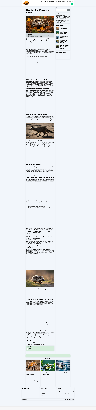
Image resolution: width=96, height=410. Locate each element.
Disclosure (41, 395)
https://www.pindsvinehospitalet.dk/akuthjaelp (35, 343)
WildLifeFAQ (25, 399)
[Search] (72, 4)
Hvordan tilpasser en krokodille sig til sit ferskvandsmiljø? (63, 32)
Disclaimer (72, 399)
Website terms (69, 399)
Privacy (65, 399)
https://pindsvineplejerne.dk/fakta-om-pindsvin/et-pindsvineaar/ (39, 342)
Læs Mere (27, 385)
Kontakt (41, 391)
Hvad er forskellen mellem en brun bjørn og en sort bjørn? (64, 46)
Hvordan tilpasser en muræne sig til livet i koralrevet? (63, 41)
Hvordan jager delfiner (65, 355)
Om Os (41, 390)
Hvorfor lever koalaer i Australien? (37, 355)
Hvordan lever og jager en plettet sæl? (64, 37)
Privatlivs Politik (42, 393)
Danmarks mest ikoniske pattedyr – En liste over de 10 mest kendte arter (64, 28)
